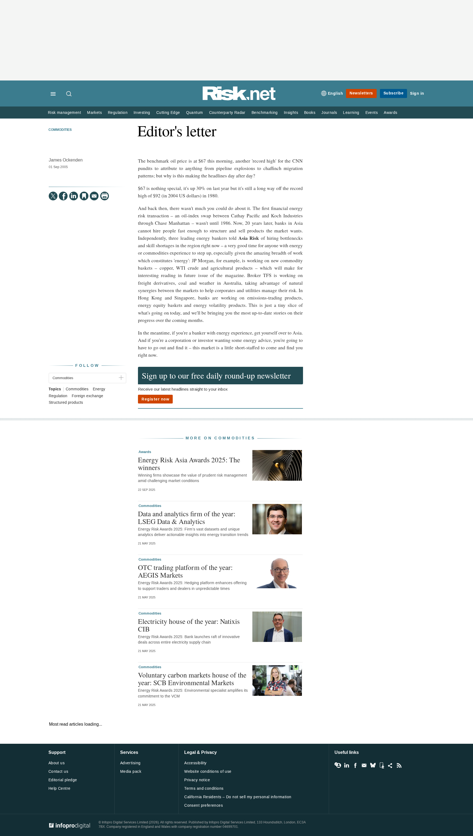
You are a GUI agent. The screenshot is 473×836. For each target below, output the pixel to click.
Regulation (118, 112)
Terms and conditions (203, 788)
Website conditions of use (208, 771)
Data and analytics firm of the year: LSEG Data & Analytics (186, 517)
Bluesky (373, 765)
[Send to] (94, 196)
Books (309, 112)
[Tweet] (53, 196)
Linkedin (346, 765)
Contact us (58, 771)
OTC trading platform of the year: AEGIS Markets (185, 571)
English (335, 93)
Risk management (64, 112)
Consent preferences (203, 805)
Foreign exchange (87, 396)
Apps (381, 765)
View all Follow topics (337, 765)
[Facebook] (63, 196)
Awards (390, 112)
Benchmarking (265, 112)
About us (56, 763)
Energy (99, 389)
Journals (329, 112)
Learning (351, 112)
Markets (94, 112)
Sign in (417, 93)
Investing (142, 112)
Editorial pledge (62, 780)
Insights (291, 112)
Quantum (194, 112)
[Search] (69, 94)
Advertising (130, 763)
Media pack (130, 771)
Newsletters (361, 93)
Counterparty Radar (227, 112)
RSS (399, 765)
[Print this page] (104, 196)
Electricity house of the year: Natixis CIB (189, 625)
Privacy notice (197, 780)
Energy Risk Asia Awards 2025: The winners (189, 463)
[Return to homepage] (239, 99)
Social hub (390, 765)
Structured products (66, 402)
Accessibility (195, 763)
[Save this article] (84, 196)
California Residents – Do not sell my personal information (237, 797)
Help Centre (59, 788)
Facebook (355, 765)
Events (371, 112)
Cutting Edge (168, 112)
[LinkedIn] (73, 196)
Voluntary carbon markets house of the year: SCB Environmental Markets (192, 678)
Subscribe (393, 93)
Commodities (60, 130)
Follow (87, 365)
